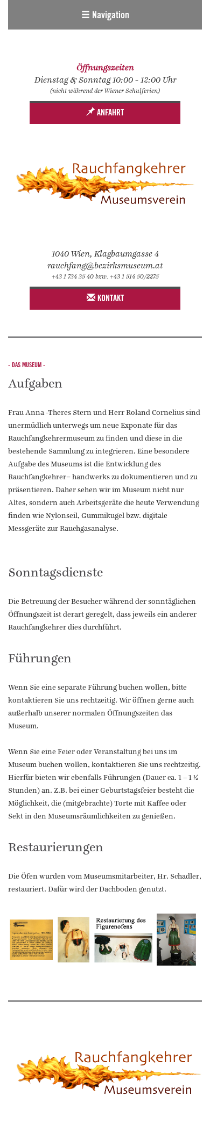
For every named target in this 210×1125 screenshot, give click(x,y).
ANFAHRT (109, 113)
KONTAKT (109, 299)
